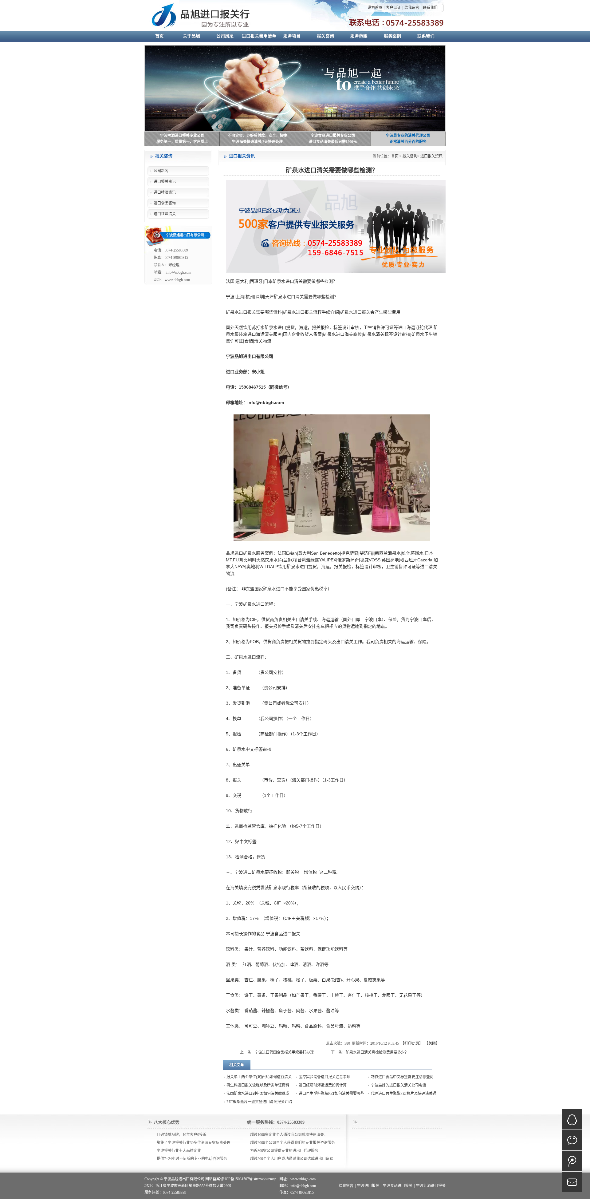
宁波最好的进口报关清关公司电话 (398, 1085)
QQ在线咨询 (572, 1119)
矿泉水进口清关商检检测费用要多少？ (377, 1052)
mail (572, 1182)
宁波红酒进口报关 (431, 1186)
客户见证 (393, 8)
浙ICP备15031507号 (237, 1179)
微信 (572, 1140)
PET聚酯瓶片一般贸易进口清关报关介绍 (259, 1102)
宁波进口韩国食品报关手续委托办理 (284, 1052)
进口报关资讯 (431, 156)
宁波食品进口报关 (397, 1186)
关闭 (432, 1043)
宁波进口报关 (368, 1186)
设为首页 (375, 8)
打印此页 (411, 1043)
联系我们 (430, 8)
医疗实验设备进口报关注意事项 (324, 1077)
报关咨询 (410, 156)
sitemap (259, 1179)
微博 (572, 1161)
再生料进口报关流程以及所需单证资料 (257, 1085)
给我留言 (411, 8)
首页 (395, 156)
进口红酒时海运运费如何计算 (323, 1085)
